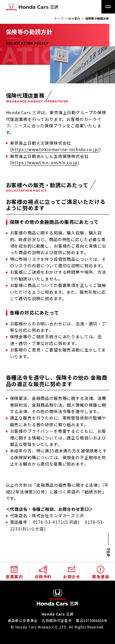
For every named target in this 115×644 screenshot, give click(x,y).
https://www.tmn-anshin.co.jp (45, 162)
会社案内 (74, 18)
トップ (58, 18)
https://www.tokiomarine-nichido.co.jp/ (55, 149)
